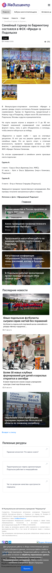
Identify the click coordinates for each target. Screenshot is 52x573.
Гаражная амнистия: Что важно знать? (22, 452)
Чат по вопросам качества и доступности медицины (23, 485)
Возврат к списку (9, 432)
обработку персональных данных (35, 554)
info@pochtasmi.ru (20, 518)
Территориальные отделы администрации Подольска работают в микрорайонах (24, 468)
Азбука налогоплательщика (25, 12)
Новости (6, 12)
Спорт (5, 38)
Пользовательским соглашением (16, 560)
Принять (26, 568)
